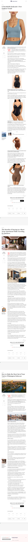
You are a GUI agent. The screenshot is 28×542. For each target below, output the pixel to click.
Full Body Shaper (16, 155)
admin (4, 255)
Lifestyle (13, 133)
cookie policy (7, 537)
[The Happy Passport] (14, 1)
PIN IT (17, 81)
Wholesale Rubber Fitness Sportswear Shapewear (15, 89)
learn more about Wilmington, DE (17, 401)
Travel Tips (3, 372)
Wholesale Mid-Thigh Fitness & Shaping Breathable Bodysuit (17, 150)
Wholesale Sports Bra (17, 187)
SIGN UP (22, 345)
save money (22, 328)
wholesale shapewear (18, 60)
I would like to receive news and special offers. (17, 202)
